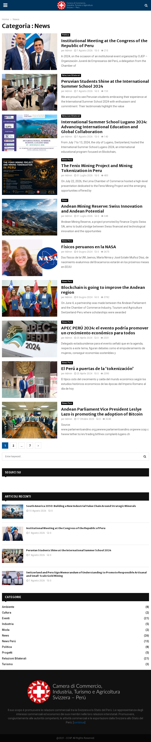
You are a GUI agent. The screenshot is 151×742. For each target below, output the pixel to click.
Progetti (7, 652)
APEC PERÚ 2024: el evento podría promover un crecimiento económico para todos (104, 330)
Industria (8, 624)
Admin (68, 50)
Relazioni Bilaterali (71, 75)
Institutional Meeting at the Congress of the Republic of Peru (65, 528)
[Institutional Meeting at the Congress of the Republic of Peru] (12, 534)
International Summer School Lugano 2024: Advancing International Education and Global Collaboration (104, 126)
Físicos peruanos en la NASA (88, 246)
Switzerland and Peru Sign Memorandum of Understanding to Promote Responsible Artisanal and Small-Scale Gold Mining (86, 574)
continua (79, 722)
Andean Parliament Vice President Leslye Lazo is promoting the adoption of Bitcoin (102, 411)
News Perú (67, 160)
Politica (65, 35)
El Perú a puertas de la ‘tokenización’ (97, 368)
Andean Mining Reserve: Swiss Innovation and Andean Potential (101, 209)
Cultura (6, 612)
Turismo (7, 664)
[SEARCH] (145, 456)
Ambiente (8, 606)
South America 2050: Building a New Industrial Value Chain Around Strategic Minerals (81, 506)
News (64, 200)
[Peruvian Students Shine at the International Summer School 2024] (12, 556)
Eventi (6, 618)
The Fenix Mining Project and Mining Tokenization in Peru (97, 168)
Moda (5, 629)
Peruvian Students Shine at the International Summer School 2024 (68, 550)
